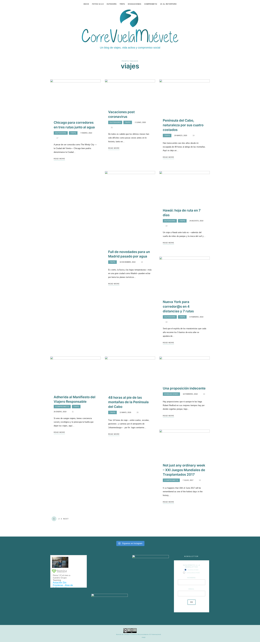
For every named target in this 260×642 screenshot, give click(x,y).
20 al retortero (168, 4)
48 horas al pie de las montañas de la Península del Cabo (128, 402)
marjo (143, 637)
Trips (73, 133)
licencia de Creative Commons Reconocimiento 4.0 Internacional (138, 634)
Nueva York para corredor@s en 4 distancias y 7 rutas (178, 306)
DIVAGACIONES (134, 4)
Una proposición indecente (184, 388)
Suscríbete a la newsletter (191, 566)
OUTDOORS (112, 4)
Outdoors (60, 133)
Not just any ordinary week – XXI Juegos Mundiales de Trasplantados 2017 (184, 470)
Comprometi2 (150, 4)
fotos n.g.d (98, 4)
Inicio (86, 4)
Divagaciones (171, 394)
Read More (59, 159)
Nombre (191, 578)
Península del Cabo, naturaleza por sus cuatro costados (183, 125)
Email (191, 589)
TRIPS (122, 4)
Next (66, 519)
